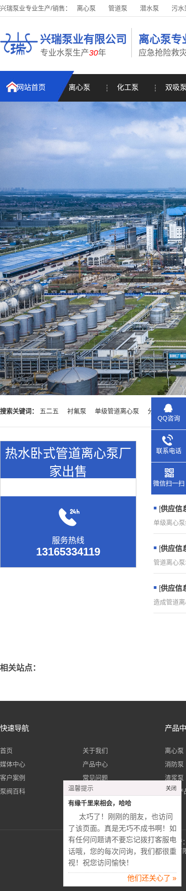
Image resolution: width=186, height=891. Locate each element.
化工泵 (128, 87)
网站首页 (31, 87)
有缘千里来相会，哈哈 (99, 803)
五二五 (49, 411)
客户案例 (12, 777)
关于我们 (95, 750)
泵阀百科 (12, 791)
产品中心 (95, 764)
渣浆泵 (174, 777)
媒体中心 (12, 764)
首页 (6, 750)
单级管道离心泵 (117, 411)
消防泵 (174, 764)
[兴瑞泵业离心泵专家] (19, 56)
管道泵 (117, 8)
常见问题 (95, 777)
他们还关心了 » (152, 878)
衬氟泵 (76, 411)
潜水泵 (149, 8)
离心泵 (86, 8)
